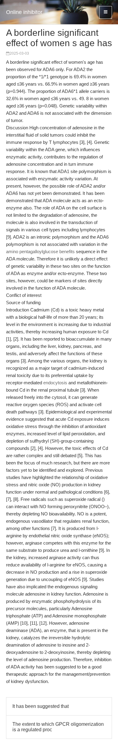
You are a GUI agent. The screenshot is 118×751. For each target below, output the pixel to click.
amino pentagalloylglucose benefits (40, 251)
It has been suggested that (40, 706)
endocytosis (55, 382)
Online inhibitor (24, 12)
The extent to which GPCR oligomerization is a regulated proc (58, 727)
